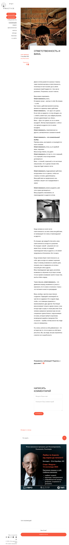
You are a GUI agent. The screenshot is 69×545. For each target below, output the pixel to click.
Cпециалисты (12, 20)
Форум (15, 30)
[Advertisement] (48, 69)
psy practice (9, 6)
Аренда (14, 33)
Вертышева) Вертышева (23, 58)
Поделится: (26, 62)
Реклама (14, 35)
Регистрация (11, 14)
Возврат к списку (26, 430)
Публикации (13, 22)
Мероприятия (12, 27)
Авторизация (11, 17)
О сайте (14, 38)
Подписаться (43, 534)
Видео (15, 25)
